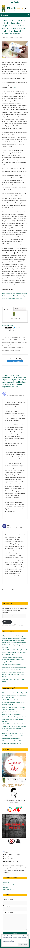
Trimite (15, 933)
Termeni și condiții (8, 885)
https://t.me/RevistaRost (15, 361)
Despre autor (8, 309)
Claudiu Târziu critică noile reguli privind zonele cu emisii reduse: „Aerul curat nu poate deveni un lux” (14, 652)
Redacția (5, 887)
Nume (8, 899)
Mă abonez (7, 622)
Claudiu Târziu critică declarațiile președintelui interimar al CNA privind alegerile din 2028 (13, 659)
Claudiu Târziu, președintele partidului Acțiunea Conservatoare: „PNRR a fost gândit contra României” (13, 709)
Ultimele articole (20, 309)
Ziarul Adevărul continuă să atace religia (14, 667)
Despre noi (6, 882)
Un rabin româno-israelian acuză (11, 664)
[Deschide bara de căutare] (28, 15)
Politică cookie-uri (10, 941)
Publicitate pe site (8, 889)
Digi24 (14, 87)
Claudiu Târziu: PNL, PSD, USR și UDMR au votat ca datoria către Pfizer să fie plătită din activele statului (14, 735)
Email (8, 906)
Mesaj (8, 912)
